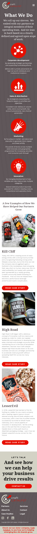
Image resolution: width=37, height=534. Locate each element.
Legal (22, 514)
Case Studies (7, 514)
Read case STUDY (15, 288)
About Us (5, 510)
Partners (5, 506)
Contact (23, 510)
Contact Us (18, 486)
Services (24, 506)
